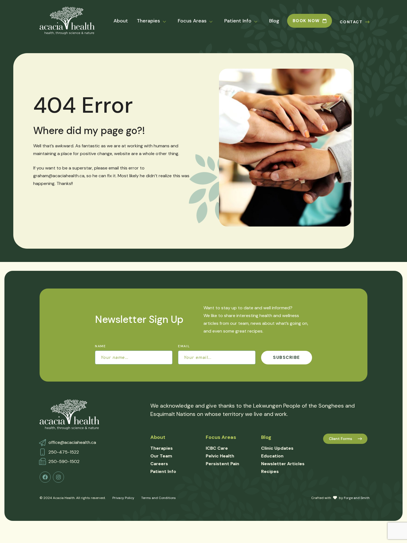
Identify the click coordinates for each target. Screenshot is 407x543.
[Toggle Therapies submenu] (167, 21)
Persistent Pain (222, 464)
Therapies (148, 20)
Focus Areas (192, 20)
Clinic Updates (277, 448)
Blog (274, 20)
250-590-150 (62, 461)
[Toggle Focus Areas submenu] (214, 21)
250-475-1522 (63, 452)
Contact (351, 21)
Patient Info (237, 20)
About (121, 20)
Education (272, 456)
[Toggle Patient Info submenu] (259, 21)
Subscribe (286, 357)
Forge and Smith (357, 498)
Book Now (306, 21)
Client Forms (340, 438)
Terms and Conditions (158, 498)
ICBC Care (217, 448)
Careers (159, 464)
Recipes (270, 471)
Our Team (161, 456)
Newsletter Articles (283, 464)
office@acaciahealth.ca (72, 442)
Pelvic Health (220, 456)
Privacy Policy (123, 498)
